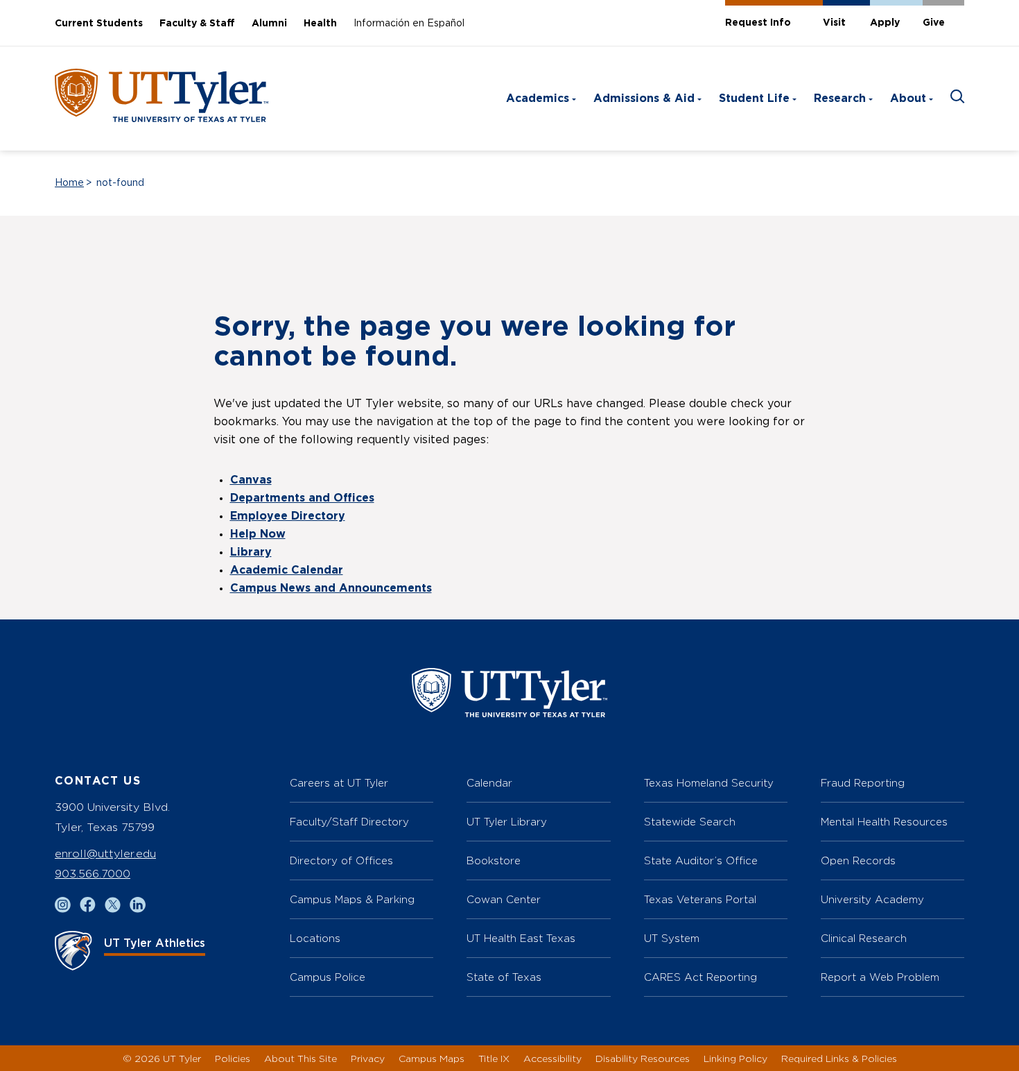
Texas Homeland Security (709, 783)
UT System (671, 938)
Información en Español (409, 23)
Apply (885, 23)
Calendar (489, 783)
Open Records (858, 860)
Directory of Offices (341, 860)
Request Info (758, 23)
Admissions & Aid (644, 98)
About (908, 98)
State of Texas (504, 977)
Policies (232, 1058)
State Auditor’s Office (701, 860)
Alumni (269, 23)
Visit (834, 23)
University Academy (872, 899)
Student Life (754, 98)
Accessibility (552, 1058)
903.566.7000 (92, 874)
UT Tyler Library (507, 821)
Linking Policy (735, 1058)
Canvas (251, 480)
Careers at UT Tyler (339, 783)
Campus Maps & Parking (352, 899)
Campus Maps (431, 1058)
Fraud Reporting (863, 783)
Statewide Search (689, 821)
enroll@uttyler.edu (105, 853)
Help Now (258, 534)
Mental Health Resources (884, 821)
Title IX (493, 1058)
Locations (315, 938)
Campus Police (327, 977)
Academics (537, 98)
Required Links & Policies (839, 1058)
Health (320, 23)
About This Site (300, 1058)
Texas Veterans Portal (700, 899)
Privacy (368, 1058)
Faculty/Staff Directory (349, 821)
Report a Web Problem (880, 977)
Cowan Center (504, 899)
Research (840, 98)
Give (934, 23)
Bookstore (494, 860)
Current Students (99, 23)
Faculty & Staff (197, 23)
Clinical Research (864, 938)
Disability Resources (642, 1058)
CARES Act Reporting (700, 977)
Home (69, 183)
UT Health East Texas (521, 938)
